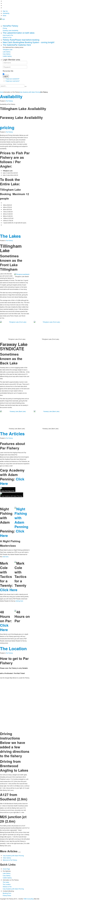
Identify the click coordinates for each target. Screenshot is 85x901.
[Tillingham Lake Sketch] (21, 274)
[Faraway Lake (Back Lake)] (17, 418)
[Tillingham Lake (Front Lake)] (17, 329)
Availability (11, 96)
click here (5, 557)
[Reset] (25, 86)
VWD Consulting (29, 899)
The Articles (12, 434)
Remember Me (8, 71)
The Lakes (10, 236)
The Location (13, 648)
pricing (7, 127)
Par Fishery (9, 101)
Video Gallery (7, 858)
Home (2, 92)
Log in (6, 76)
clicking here (19, 601)
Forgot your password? (12, 79)
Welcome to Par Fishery (10, 860)
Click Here (8, 589)
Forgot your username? (13, 81)
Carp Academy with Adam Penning (30, 92)
